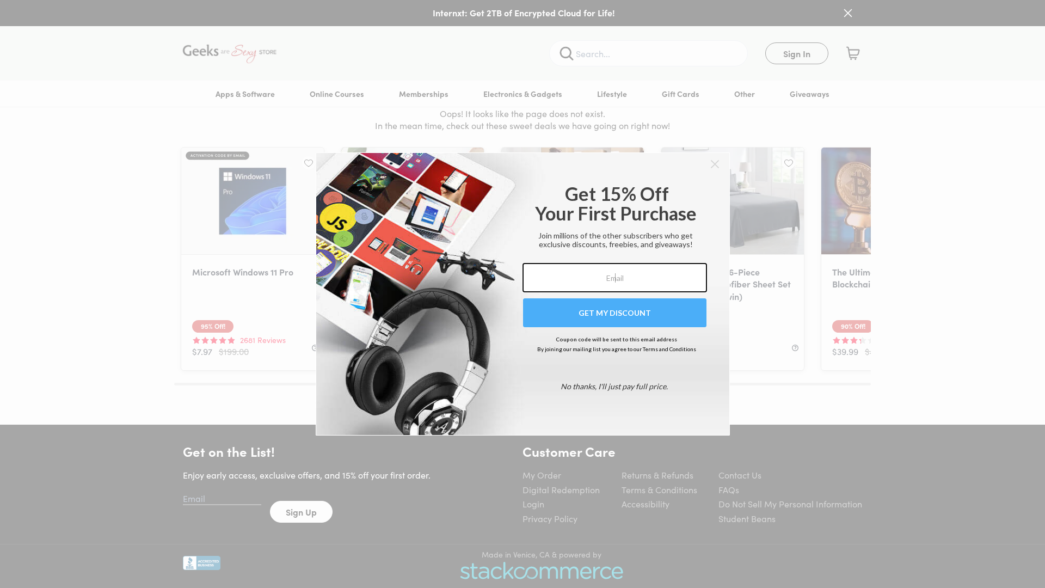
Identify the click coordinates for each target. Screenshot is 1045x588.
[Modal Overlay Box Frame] (523, 294)
